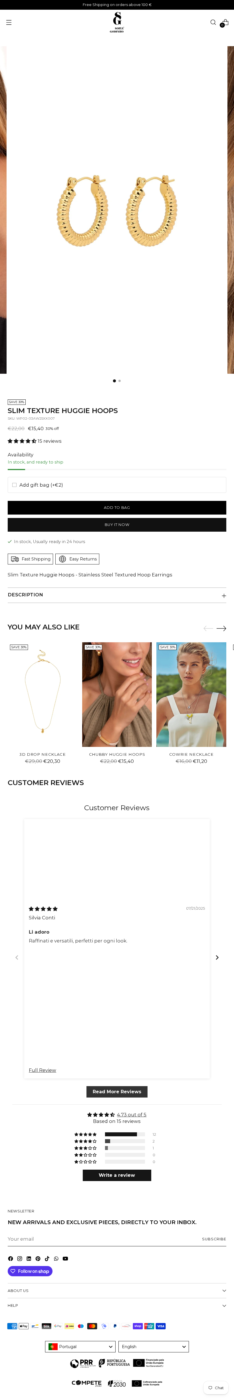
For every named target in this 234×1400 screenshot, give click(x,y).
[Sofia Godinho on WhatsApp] (56, 1259)
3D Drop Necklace (42, 754)
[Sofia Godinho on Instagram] (20, 1259)
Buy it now (117, 525)
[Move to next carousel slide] (221, 628)
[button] (23, 441)
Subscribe (214, 1239)
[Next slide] (217, 957)
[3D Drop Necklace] (43, 694)
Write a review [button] (117, 1175)
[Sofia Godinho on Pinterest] (38, 1259)
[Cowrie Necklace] (191, 694)
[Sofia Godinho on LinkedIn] (29, 1259)
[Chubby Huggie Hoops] (117, 694)
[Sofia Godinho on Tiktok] (47, 1259)
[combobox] (80, 1346)
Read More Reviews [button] (117, 1091)
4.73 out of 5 (132, 1114)
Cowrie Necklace (191, 754)
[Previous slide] (16, 957)
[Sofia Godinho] (117, 22)
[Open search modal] (213, 22)
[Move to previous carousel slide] (208, 628)
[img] (43, 909)
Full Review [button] (42, 1070)
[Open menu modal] (9, 22)
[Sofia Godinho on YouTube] (65, 1259)
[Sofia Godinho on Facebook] (11, 1259)
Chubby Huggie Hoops (117, 754)
